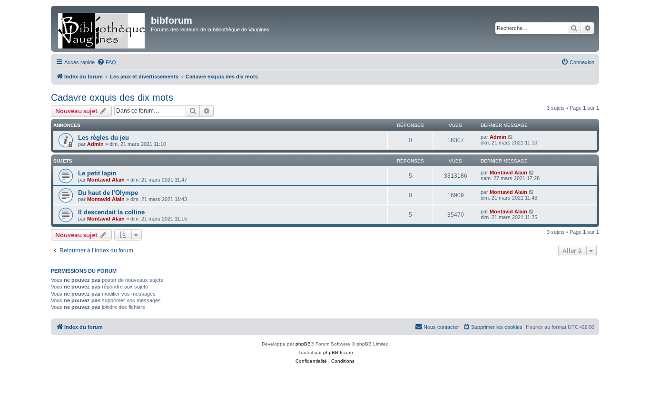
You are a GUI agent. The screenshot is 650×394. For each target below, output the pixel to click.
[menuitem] (106, 62)
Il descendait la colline (111, 212)
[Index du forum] (102, 28)
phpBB (303, 343)
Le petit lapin (97, 173)
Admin (95, 144)
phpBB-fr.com (338, 352)
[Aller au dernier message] (511, 137)
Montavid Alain (106, 180)
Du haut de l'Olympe (108, 192)
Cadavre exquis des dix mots (112, 97)
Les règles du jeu (103, 137)
